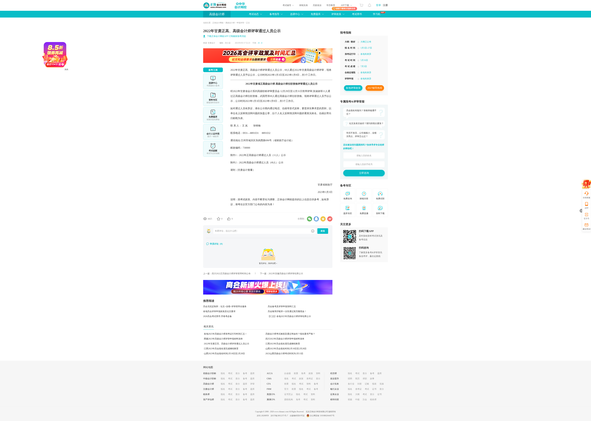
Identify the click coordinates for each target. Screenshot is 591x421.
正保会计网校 (217, 23)
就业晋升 (334, 378)
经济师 (333, 373)
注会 (365, 399)
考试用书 (357, 14)
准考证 (309, 378)
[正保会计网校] (215, 5)
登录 (378, 5)
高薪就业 (317, 5)
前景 (296, 373)
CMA (269, 378)
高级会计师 (217, 14)
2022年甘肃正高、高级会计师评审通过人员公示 (226, 344)
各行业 (351, 384)
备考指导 (274, 14)
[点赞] (229, 219)
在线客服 (586, 198)
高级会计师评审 (258, 70)
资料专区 (213, 98)
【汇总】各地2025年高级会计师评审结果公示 (289, 316)
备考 (245, 373)
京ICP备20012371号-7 (279, 416)
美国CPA (271, 394)
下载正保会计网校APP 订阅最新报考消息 (226, 36)
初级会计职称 (209, 373)
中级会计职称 (209, 378)
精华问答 (334, 399)
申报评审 (240, 23)
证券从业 (334, 394)
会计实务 (334, 384)
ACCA (270, 373)
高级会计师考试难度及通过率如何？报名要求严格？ (290, 334)
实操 (382, 384)
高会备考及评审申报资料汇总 (282, 306)
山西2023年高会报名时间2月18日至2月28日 (285, 348)
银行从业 (334, 389)
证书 (374, 389)
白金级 (287, 373)
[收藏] (218, 219)
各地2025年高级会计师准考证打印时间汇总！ (225, 334)
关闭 (83, 87)
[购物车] (361, 4)
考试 (230, 373)
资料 (318, 373)
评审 (252, 384)
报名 (223, 373)
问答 (359, 384)
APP (586, 208)
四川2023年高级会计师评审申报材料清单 (284, 339)
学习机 (376, 14)
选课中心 (295, 14)
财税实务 (303, 5)
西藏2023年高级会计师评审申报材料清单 (223, 339)
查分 (237, 373)
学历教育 (330, 5)
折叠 (581, 211)
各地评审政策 (353, 88)
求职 (365, 378)
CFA (269, 384)
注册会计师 (208, 389)
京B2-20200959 (263, 416)
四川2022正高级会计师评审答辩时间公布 (231, 273)
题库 (252, 373)
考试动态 (254, 14)
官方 (286, 389)
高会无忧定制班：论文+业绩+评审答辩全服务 (225, 306)
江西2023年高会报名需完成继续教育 (282, 344)
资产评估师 (208, 399)
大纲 (357, 394)
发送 (323, 231)
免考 (303, 373)
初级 (350, 399)
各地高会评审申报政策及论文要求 (219, 311)
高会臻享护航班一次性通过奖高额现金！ (287, 311)
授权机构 (288, 399)
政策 (311, 373)
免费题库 (316, 14)
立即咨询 (364, 173)
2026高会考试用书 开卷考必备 (217, 316)
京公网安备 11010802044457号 (322, 416)
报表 (374, 384)
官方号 (586, 218)
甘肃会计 (211, 43)
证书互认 (288, 394)
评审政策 (336, 14)
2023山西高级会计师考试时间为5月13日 (284, 353)
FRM (269, 389)
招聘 (350, 378)
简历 (357, 378)
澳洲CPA (271, 399)
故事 (372, 378)
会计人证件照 (213, 132)
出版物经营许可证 (297, 416)
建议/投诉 (587, 229)
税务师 (206, 394)
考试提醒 (213, 149)
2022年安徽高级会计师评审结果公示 (286, 273)
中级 (357, 399)
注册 (385, 5)
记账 (367, 384)
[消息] (369, 4)
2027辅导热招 (374, 88)
